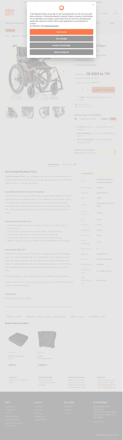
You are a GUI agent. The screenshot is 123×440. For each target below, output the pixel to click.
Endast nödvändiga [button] (62, 45)
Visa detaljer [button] (61, 38)
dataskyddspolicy (52, 26)
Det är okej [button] (61, 32)
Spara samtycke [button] (61, 52)
